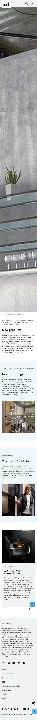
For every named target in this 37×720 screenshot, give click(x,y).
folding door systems (17, 641)
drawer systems (23, 637)
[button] (29, 609)
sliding (4, 641)
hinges (20, 639)
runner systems (7, 639)
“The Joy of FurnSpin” (17, 475)
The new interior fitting (10, 382)
